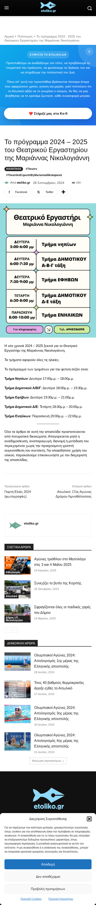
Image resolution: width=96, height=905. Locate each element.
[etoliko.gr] (7, 183)
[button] (89, 819)
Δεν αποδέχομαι (48, 876)
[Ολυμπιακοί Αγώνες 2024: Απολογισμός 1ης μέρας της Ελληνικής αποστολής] (17, 661)
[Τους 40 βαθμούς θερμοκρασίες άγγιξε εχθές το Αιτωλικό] (17, 689)
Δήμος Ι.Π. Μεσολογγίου (14, 619)
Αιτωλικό (11, 596)
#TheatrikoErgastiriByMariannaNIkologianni (34, 175)
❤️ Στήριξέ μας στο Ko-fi (48, 113)
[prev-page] (7, 630)
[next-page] (14, 630)
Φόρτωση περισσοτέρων (46, 760)
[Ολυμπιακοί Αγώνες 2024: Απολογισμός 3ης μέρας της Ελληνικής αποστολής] (17, 714)
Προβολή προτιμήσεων (48, 889)
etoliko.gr (23, 182)
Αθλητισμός (13, 572)
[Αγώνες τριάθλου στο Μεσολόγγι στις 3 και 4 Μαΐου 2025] (17, 565)
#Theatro (31, 168)
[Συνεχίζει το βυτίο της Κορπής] (17, 589)
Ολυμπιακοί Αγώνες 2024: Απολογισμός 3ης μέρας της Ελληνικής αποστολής (56, 713)
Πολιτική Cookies (31, 899)
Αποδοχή (48, 864)
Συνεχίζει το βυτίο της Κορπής (57, 583)
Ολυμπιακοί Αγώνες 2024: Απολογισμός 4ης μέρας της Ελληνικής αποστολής (56, 740)
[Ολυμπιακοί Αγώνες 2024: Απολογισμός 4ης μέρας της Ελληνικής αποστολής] (17, 741)
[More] (63, 192)
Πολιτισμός (25, 36)
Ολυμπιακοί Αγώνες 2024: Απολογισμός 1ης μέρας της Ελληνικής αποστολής (56, 660)
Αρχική (9, 36)
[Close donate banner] (89, 52)
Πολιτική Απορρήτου (60, 899)
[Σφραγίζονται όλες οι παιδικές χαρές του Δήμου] (17, 613)
